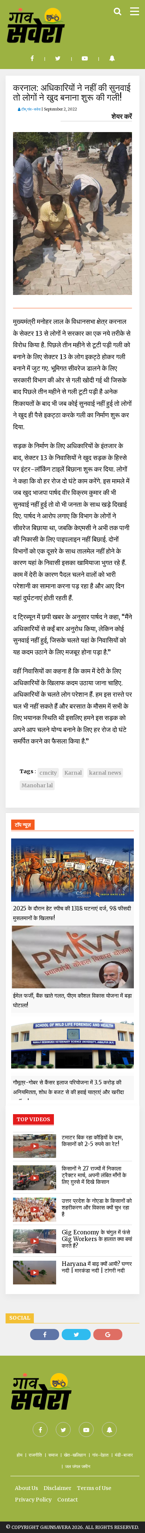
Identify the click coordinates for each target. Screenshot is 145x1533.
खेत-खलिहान (75, 1455)
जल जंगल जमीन (77, 1466)
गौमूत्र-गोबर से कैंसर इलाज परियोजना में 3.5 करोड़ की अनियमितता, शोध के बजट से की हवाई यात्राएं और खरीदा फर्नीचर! (68, 1092)
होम (19, 1455)
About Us (26, 1488)
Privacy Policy (33, 1499)
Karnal (73, 772)
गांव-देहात (100, 1455)
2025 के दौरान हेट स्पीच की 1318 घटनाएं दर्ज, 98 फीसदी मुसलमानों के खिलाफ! (72, 913)
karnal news (105, 772)
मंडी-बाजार (124, 1455)
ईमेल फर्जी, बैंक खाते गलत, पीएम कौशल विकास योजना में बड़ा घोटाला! (72, 1000)
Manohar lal (37, 785)
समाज (53, 1455)
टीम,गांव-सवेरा (30, 109)
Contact (67, 1499)
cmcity (48, 772)
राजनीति (35, 1455)
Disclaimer (57, 1488)
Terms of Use (94, 1488)
